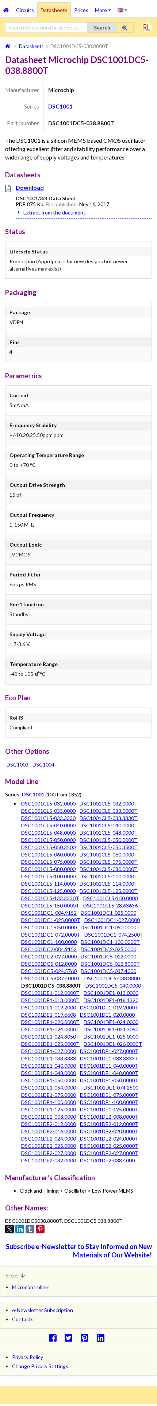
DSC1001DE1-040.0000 (48, 1066)
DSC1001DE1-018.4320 (111, 1000)
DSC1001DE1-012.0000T (50, 993)
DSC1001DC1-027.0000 (112, 920)
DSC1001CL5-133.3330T (50, 898)
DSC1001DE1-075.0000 (48, 1095)
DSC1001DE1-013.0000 (111, 993)
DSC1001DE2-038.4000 (107, 1160)
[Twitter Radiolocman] (71, 1337)
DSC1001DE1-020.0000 (107, 1015)
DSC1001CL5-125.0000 (48, 891)
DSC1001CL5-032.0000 (48, 803)
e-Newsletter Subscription (42, 1310)
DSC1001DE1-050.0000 (48, 1080)
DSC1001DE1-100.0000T (109, 1102)
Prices (81, 10)
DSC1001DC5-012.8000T (110, 964)
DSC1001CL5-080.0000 (48, 869)
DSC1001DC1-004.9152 (49, 913)
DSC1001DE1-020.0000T (50, 1022)
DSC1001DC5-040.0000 (113, 985)
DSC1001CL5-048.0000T (109, 833)
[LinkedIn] (19, 1229)
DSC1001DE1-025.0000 (111, 1036)
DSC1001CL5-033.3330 (48, 818)
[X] (9, 1229)
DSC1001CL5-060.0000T (109, 854)
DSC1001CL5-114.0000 (48, 884)
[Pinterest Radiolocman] (87, 1337)
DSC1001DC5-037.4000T (50, 978)
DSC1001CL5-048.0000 (48, 833)
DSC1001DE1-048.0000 (48, 1073)
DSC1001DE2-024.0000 (48, 1138)
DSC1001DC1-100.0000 (49, 942)
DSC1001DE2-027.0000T (109, 1153)
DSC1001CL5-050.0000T (109, 840)
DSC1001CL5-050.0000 (48, 840)
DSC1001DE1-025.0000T (50, 1044)
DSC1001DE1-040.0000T (109, 1066)
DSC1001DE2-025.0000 (48, 1146)
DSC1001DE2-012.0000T (109, 1124)
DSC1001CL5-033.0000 (48, 811)
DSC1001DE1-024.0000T (50, 1029)
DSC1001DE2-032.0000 (48, 1160)
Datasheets (54, 10)
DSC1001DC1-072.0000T (50, 935)
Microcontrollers (31, 1287)
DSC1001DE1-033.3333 (48, 1058)
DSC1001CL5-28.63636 (110, 905)
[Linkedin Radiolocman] (102, 1337)
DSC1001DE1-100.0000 (48, 1102)
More (104, 7)
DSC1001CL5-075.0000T (109, 862)
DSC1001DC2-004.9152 (49, 949)
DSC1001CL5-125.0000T (109, 891)
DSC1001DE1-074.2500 (111, 1087)
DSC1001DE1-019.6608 (48, 1015)
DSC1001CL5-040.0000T (109, 825)
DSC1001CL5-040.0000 (48, 825)
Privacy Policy (27, 1357)
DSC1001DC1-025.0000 (108, 913)
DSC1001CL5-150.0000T (50, 905)
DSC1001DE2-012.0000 (48, 1124)
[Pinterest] (40, 1229)
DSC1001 (60, 106)
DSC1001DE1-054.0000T (50, 1087)
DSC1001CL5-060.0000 (48, 854)
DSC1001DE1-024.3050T (50, 1036)
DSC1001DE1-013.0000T (50, 1000)
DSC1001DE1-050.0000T (109, 1080)
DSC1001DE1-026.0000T (113, 1044)
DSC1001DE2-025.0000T (109, 1146)
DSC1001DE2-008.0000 (48, 1117)
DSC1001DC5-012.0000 (108, 956)
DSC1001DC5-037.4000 (108, 971)
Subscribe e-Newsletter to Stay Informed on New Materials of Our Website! (79, 1250)
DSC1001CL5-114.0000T (109, 884)
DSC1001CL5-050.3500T (109, 847)
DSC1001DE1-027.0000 (48, 1051)
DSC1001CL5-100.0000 (48, 876)
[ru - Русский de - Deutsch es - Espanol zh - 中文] (122, 9)
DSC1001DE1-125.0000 (48, 1109)
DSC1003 (17, 764)
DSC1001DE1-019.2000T (109, 1007)
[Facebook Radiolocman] (54, 1337)
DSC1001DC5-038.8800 (112, 978)
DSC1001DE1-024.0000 (111, 1022)
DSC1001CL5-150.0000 (110, 898)
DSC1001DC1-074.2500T (113, 935)
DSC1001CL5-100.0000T (109, 876)
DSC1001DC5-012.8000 (49, 964)
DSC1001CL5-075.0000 (48, 862)
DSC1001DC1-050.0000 (49, 927)
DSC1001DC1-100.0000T (110, 942)
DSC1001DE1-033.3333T (109, 1058)
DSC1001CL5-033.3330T (109, 818)
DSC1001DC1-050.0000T (110, 927)
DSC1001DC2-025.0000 (108, 949)
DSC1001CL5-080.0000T (109, 869)
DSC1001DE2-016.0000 (48, 1131)
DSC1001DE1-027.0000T (109, 1051)
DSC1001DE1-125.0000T (109, 1109)
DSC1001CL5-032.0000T (109, 803)
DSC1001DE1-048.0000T (109, 1073)
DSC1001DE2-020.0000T (109, 1131)
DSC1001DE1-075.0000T (109, 1095)
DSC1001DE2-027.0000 (48, 1153)
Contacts (23, 1319)
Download (30, 187)
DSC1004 (43, 764)
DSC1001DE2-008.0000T (109, 1117)
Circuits (25, 10)
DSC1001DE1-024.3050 (111, 1029)
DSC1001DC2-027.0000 (49, 956)
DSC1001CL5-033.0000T (109, 811)
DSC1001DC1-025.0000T (50, 920)
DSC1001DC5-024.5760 (49, 971)
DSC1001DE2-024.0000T (109, 1138)
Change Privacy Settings (40, 1366)
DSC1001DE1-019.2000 (48, 1007)
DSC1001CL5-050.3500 (48, 847)
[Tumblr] (30, 1229)
